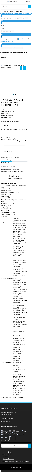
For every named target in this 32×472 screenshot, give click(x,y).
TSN (2, 28)
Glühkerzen (11, 115)
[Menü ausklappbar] (3, 2)
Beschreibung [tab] (7, 160)
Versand (26, 461)
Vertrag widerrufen (8, 459)
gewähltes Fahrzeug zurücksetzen (12, 11)
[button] (22, 2)
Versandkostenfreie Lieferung (18, 129)
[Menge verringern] (2, 147)
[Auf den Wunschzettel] (24, 68)
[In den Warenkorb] (2, 64)
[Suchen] (29, 6)
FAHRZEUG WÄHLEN (7, 31)
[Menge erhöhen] (26, 147)
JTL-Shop (19, 467)
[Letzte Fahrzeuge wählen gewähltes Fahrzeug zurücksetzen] (12, 48)
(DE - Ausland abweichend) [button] (9, 139)
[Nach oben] (0, 471)
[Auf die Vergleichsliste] (21, 68)
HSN (2, 25)
